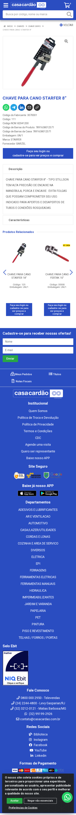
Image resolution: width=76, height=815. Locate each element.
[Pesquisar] (69, 14)
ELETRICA (38, 557)
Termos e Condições (38, 431)
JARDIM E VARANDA (38, 604)
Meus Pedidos (23, 374)
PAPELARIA (38, 611)
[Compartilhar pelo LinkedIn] (21, 107)
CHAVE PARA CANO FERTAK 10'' (57, 276)
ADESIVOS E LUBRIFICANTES (38, 510)
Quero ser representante (38, 451)
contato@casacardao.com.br (40, 719)
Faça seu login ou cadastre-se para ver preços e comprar (38, 153)
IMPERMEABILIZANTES (38, 597)
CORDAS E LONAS (38, 536)
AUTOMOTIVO (38, 523)
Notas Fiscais (23, 381)
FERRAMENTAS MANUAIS (38, 584)
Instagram (40, 739)
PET (38, 617)
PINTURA (38, 624)
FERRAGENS (38, 570)
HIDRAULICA (38, 590)
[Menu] (6, 5)
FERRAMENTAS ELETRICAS (38, 577)
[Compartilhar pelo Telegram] (13, 107)
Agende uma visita (38, 444)
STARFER (16, 139)
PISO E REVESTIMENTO (38, 631)
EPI (38, 563)
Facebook (40, 745)
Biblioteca (40, 734)
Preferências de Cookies (23, 807)
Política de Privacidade (38, 424)
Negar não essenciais (40, 800)
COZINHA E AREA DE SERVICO (38, 543)
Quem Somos (38, 411)
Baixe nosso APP (38, 458)
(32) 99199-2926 (40, 714)
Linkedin (40, 755)
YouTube (40, 750)
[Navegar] (5, 272)
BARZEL (21, 143)
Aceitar (14, 800)
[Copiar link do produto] (37, 107)
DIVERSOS (38, 550)
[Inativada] (38, 668)
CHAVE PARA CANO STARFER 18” (19, 276)
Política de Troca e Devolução (38, 417)
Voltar (68, 25)
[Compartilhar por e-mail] (29, 107)
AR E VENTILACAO (38, 516)
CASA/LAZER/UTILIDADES (38, 530)
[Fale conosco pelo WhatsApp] (67, 797)
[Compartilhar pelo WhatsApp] (6, 107)
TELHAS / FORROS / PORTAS (38, 637)
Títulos (57, 374)
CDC (38, 438)
